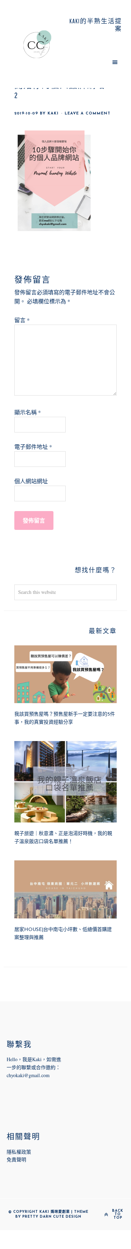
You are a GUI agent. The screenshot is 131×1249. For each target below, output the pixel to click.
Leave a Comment (87, 114)
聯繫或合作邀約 (38, 1067)
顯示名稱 (27, 412)
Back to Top (117, 1214)
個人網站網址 (31, 481)
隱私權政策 (19, 1151)
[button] (94, 62)
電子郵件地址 (33, 446)
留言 (22, 320)
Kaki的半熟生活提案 (37, 44)
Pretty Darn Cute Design (51, 1217)
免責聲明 (16, 1159)
